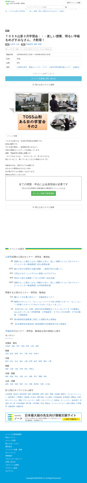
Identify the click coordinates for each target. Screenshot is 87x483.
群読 (47, 394)
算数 (51, 394)
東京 (30, 353)
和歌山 (31, 369)
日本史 (33, 397)
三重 (49, 361)
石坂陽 (57, 394)
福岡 (6, 384)
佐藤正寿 (19, 406)
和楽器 (26, 397)
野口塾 (28, 403)
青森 (13, 346)
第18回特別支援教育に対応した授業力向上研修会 (35, 319)
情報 (39, 44)
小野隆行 (19, 397)
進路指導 (11, 406)
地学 (29, 394)
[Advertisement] (44, 20)
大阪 (16, 369)
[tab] (12, 136)
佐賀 (11, 384)
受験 (20, 400)
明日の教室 (70, 403)
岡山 (16, 376)
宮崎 (30, 384)
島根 (11, 376)
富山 (11, 361)
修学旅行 (11, 397)
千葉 (26, 353)
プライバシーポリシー (13, 459)
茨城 (6, 353)
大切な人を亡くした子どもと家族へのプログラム (35, 273)
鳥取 (6, 376)
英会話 (15, 394)
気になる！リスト (12, 443)
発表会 (56, 400)
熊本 (21, 384)
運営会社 (8, 446)
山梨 (26, 361)
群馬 (16, 353)
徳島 (30, 376)
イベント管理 (10, 440)
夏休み (47, 403)
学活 (42, 403)
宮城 (22, 346)
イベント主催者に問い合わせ (43, 79)
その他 (47, 384)
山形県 (8, 257)
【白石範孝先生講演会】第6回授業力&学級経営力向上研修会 (40, 324)
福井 (21, 361)
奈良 (26, 369)
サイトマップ (10, 453)
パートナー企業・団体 (13, 450)
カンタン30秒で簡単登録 (43, 193)
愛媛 (40, 376)
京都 (11, 369)
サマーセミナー (29, 400)
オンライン (9, 338)
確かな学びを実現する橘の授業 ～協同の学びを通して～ (39, 269)
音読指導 (23, 394)
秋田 (27, 346)
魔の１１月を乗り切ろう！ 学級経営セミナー (34, 297)
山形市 (12, 44)
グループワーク (47, 400)
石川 (16, 361)
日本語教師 (20, 403)
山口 (26, 376)
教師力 (63, 394)
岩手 (18, 346)
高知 (45, 376)
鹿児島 (36, 384)
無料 (35, 44)
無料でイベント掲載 (73, 3)
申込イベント (10, 437)
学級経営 (29, 44)
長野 (30, 361)
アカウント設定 (11, 468)
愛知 (45, 361)
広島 (21, 376)
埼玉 (21, 353)
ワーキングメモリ (58, 403)
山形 (18, 44)
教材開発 (35, 394)
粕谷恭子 (75, 400)
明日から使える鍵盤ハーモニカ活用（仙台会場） (35, 278)
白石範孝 (8, 394)
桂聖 (38, 400)
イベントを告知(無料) (13, 434)
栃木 (11, 353)
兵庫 (21, 369)
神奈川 (36, 353)
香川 (35, 376)
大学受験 (35, 403)
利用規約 (8, 456)
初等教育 (66, 397)
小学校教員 (57, 397)
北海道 (7, 346)
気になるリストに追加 (44, 85)
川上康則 (48, 397)
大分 (26, 384)
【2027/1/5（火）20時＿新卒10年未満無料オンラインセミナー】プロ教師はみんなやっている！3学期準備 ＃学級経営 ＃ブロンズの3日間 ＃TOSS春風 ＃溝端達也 (47, 312)
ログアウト (9, 471)
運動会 (73, 397)
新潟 (6, 361)
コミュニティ (65, 400)
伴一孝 (12, 403)
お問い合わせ (10, 462)
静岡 (40, 361)
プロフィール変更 (12, 465)
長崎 (16, 384)
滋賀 (6, 369)
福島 (37, 346)
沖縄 (42, 384)
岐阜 (35, 361)
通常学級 (40, 397)
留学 (42, 394)
